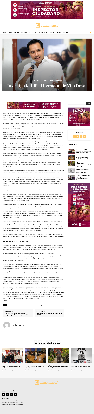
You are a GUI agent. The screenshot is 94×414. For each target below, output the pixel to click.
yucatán (43, 305)
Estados (58, 81)
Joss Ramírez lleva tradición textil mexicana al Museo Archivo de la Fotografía (83, 157)
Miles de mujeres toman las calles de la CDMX (49, 314)
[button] (82, 32)
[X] (77, 136)
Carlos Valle (6, 369)
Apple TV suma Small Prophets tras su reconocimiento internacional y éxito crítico (83, 164)
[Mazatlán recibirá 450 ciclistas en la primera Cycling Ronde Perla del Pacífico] (71, 151)
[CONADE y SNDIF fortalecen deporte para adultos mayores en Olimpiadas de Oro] (71, 177)
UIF (39, 305)
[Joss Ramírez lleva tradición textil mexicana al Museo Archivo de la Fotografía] (71, 157)
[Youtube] (15, 394)
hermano (21, 305)
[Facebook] (74, 136)
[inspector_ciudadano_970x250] (47, 10)
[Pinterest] (81, 136)
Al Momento (36, 81)
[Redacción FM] (6, 325)
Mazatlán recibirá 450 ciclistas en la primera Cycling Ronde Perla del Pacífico (83, 151)
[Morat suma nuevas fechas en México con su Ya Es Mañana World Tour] (71, 171)
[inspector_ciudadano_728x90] (34, 108)
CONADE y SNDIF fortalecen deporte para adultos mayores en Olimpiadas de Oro (83, 177)
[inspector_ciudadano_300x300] (79, 125)
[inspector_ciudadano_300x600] (79, 226)
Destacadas (48, 81)
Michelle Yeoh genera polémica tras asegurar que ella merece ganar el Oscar (18, 314)
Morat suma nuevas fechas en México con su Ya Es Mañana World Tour (82, 171)
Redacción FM (41, 95)
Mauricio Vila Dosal (31, 305)
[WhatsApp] (84, 136)
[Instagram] (7, 394)
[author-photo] (3, 370)
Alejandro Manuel (13, 305)
